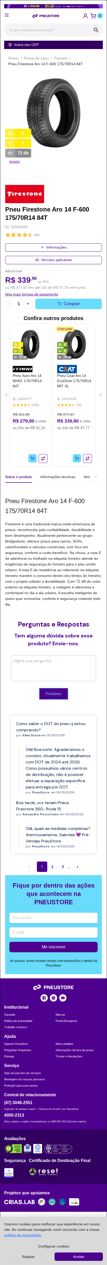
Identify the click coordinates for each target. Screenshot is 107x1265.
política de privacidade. (23, 1235)
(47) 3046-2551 (18, 1102)
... (69, 866)
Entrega (9, 1056)
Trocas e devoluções (69, 1056)
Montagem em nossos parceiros (24, 1079)
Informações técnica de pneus (75, 1050)
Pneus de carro (36, 58)
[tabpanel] (53, 551)
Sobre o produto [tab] (18, 477)
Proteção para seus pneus (21, 1085)
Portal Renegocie (66, 1020)
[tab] (57, 477)
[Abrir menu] (6, 15)
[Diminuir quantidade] (9, 304)
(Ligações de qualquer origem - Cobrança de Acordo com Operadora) (41, 1109)
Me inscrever (53, 947)
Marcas (60, 1014)
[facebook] (44, 998)
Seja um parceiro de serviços (22, 1073)
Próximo (53, 693)
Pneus (13, 58)
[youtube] (62, 998)
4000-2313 (14, 1115)
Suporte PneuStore (16, 1043)
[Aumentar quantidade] (28, 304)
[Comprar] (32, 458)
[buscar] (96, 30)
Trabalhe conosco (15, 1027)
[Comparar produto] (43, 458)
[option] (53, 113)
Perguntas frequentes (17, 1050)
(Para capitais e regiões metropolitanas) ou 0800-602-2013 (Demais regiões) (45, 1121)
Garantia (9, 1014)
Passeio (60, 58)
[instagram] (53, 998)
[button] (85, 16)
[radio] (7, 235)
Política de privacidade (18, 1020)
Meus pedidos (64, 1043)
